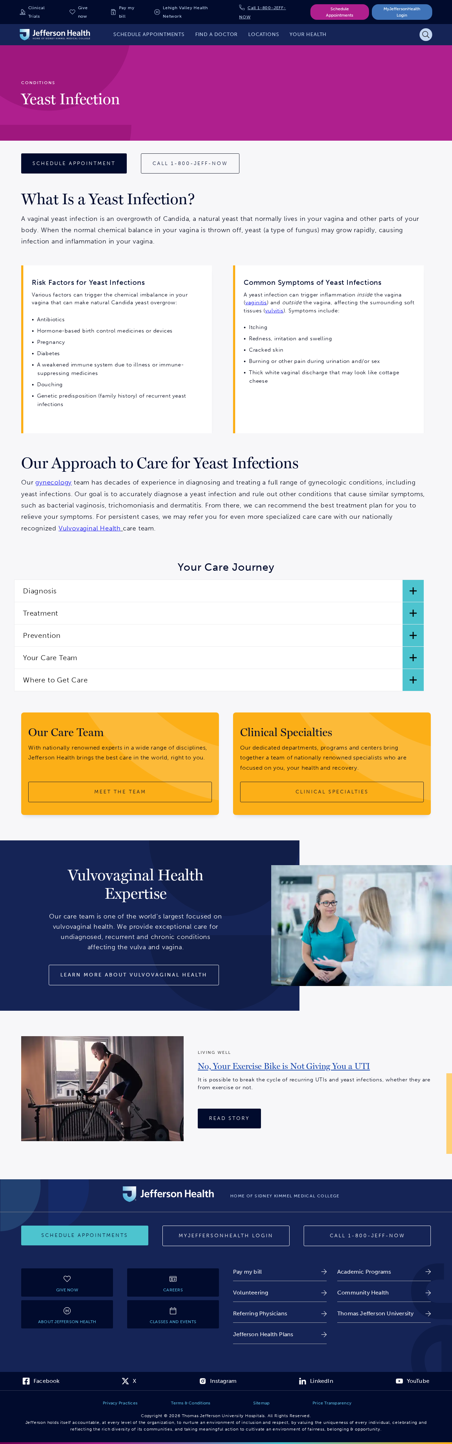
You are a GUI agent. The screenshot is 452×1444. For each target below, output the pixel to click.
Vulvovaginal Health (90, 528)
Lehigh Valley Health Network (185, 12)
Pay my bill (127, 12)
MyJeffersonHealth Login (401, 12)
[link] (284, 1069)
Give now (83, 12)
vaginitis (256, 302)
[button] (219, 591)
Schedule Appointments (339, 12)
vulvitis (274, 310)
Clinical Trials (36, 12)
